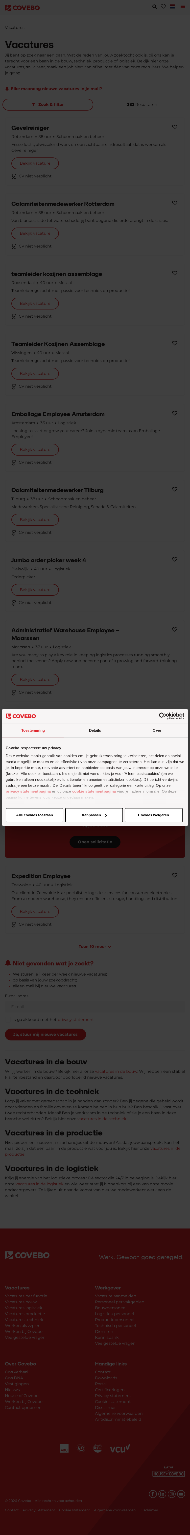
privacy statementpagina (28, 791)
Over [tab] (157, 730)
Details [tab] (95, 730)
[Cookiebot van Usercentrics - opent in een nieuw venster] (162, 716)
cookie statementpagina (94, 791)
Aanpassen (91, 815)
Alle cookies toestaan (34, 815)
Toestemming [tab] (33, 730)
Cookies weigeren (153, 815)
